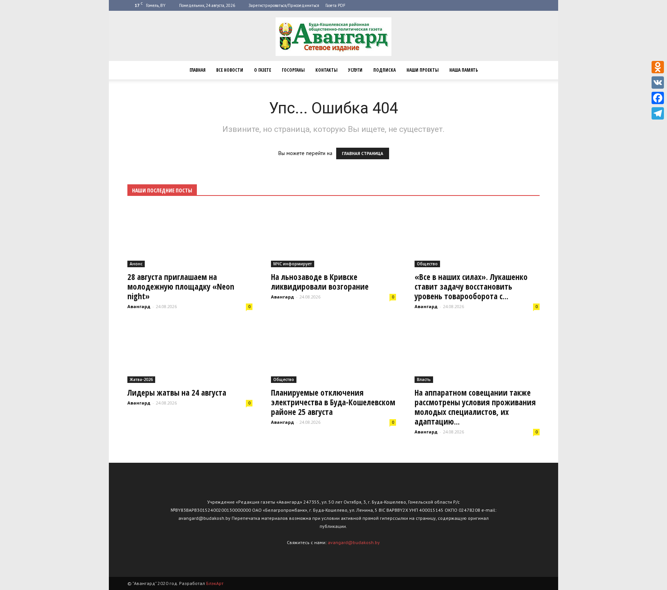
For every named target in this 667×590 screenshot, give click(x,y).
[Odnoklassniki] (657, 67)
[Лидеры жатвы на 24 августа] (189, 352)
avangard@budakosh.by (354, 542)
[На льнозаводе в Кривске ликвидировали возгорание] (333, 236)
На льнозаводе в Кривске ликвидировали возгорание (320, 281)
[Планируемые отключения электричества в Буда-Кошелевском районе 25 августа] (333, 352)
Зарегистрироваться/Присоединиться (284, 5)
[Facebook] (657, 98)
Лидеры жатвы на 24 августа (176, 392)
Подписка (384, 70)
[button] (530, 70)
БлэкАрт (214, 583)
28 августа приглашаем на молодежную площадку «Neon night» (180, 286)
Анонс (136, 263)
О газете (262, 70)
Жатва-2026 (141, 379)
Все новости (229, 70)
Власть (424, 379)
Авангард (139, 306)
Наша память (463, 70)
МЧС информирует (292, 263)
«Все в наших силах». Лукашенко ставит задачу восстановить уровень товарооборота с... (471, 286)
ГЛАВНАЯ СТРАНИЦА (362, 153)
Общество (427, 263)
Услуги (355, 70)
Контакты (326, 70)
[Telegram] (657, 113)
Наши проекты (422, 70)
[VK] (657, 82)
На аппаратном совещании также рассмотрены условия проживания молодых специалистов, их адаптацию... (475, 407)
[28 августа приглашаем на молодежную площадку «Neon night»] (189, 236)
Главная (197, 70)
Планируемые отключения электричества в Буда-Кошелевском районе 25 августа (333, 402)
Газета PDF (335, 5)
